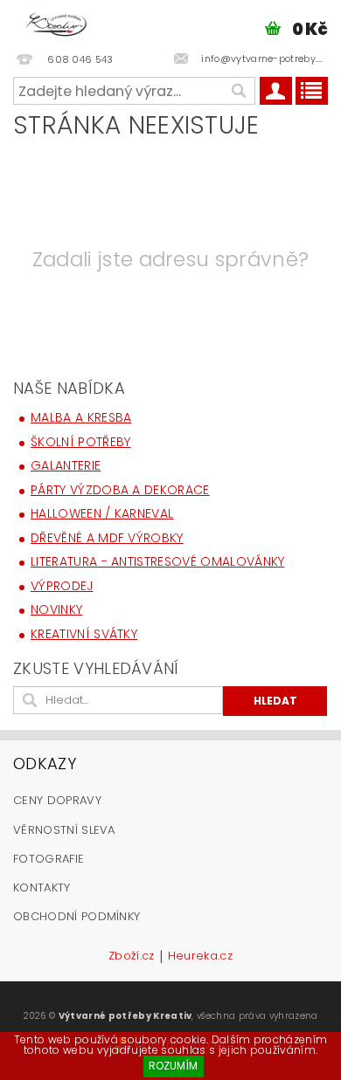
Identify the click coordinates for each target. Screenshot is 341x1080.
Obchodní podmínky (76, 916)
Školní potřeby (80, 442)
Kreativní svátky (84, 634)
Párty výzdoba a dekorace (120, 490)
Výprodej (62, 586)
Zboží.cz (131, 957)
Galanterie (66, 465)
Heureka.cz (200, 957)
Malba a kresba (81, 417)
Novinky (56, 609)
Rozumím (173, 1065)
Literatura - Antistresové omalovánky (158, 561)
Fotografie (48, 858)
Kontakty (42, 887)
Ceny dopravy (57, 800)
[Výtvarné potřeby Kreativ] (56, 22)
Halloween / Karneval (102, 513)
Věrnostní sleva (64, 830)
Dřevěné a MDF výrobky (107, 538)
